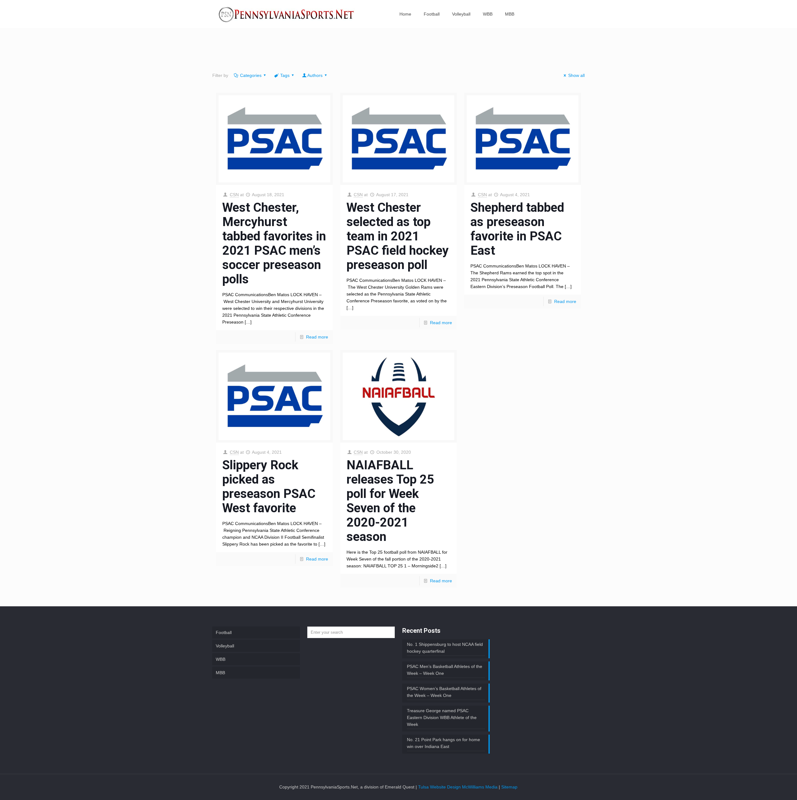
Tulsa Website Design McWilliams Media (458, 786)
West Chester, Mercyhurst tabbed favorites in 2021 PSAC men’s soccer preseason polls (274, 243)
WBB (220, 659)
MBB (220, 672)
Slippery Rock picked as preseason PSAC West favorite (268, 486)
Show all (576, 75)
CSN (234, 194)
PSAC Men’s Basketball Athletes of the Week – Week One (444, 670)
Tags (285, 75)
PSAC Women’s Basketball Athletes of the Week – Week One (444, 692)
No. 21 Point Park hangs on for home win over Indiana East (443, 743)
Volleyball (225, 645)
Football (224, 632)
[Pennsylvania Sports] (287, 14)
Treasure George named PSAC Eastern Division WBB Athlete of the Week (442, 717)
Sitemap (509, 786)
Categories (251, 75)
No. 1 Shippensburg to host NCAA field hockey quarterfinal (445, 648)
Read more (317, 336)
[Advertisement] (398, 51)
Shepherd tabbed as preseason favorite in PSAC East (517, 229)
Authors (315, 75)
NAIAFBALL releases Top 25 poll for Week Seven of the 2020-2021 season (390, 501)
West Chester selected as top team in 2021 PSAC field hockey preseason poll (398, 236)
